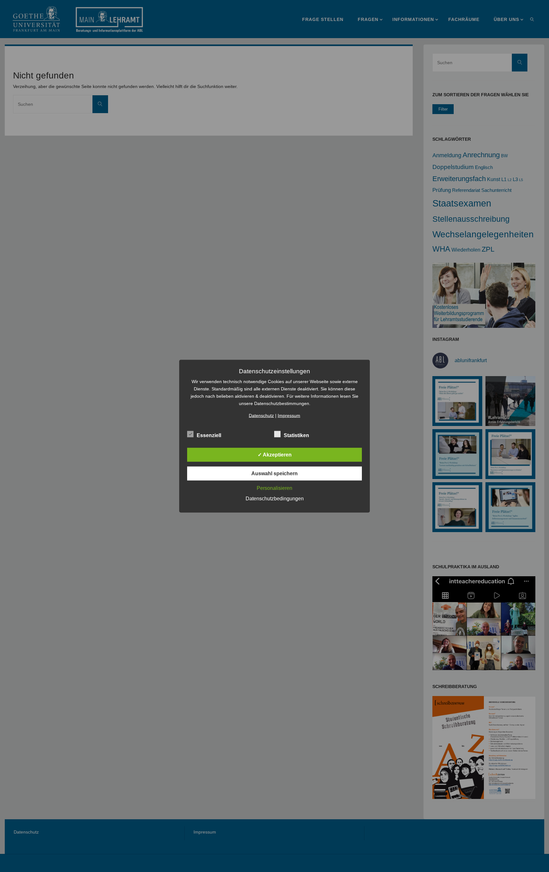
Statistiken (296, 435)
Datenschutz (261, 415)
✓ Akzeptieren (275, 454)
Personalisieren (274, 487)
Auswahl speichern (274, 473)
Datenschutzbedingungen (275, 498)
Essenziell (209, 435)
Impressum (289, 415)
